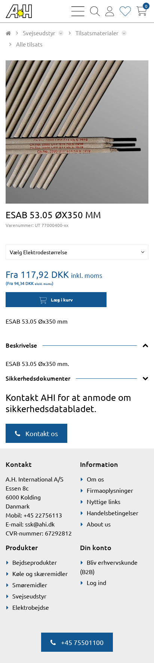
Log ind (96, 582)
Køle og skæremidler (40, 573)
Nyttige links (103, 501)
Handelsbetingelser (112, 512)
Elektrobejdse (30, 607)
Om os (95, 479)
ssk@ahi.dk (40, 524)
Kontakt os (41, 433)
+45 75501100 (81, 642)
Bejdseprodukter (34, 562)
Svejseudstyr (29, 596)
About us (99, 524)
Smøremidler (29, 584)
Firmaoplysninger (110, 490)
